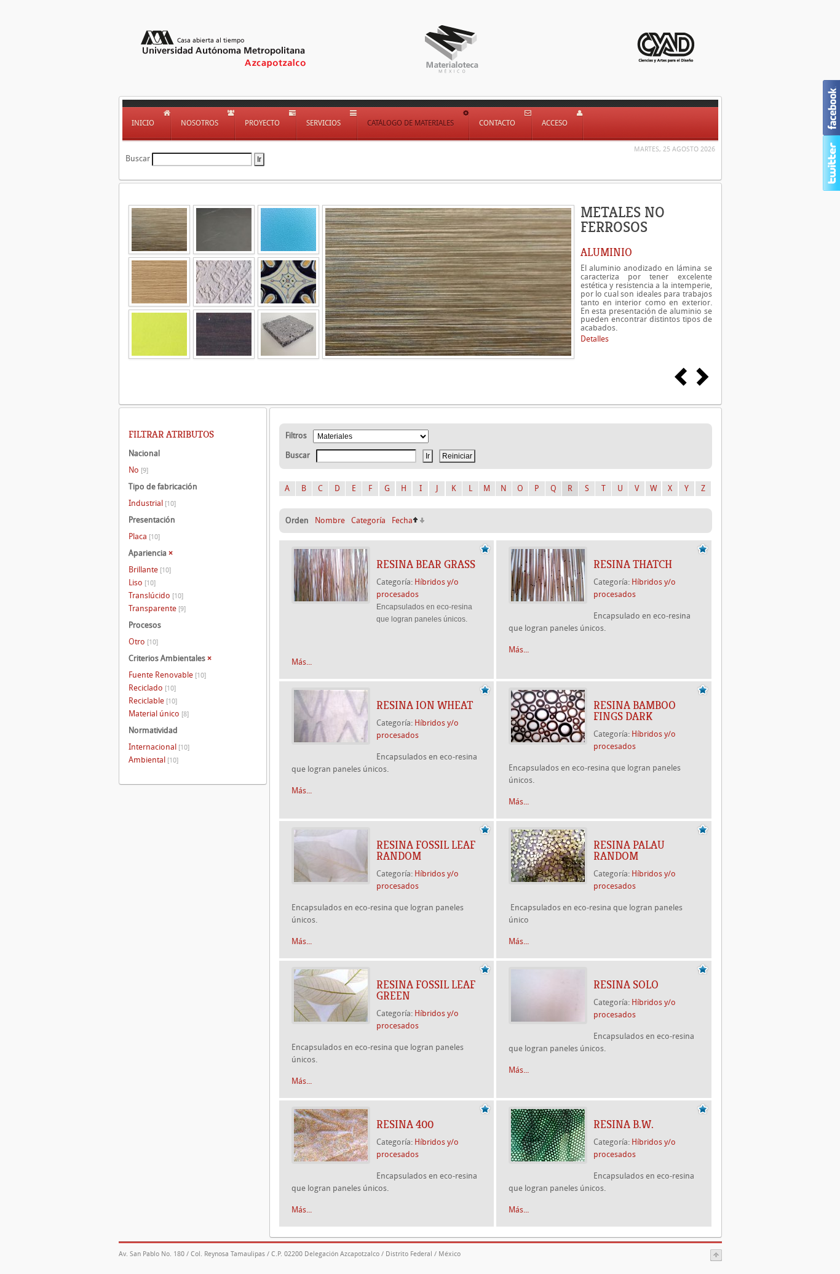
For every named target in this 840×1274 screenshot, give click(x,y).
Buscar (137, 158)
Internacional (159, 746)
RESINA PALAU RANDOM (629, 850)
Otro (143, 641)
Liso (142, 582)
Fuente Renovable (167, 674)
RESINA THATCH (632, 564)
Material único (159, 713)
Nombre (330, 520)
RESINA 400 (405, 1124)
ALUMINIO (606, 252)
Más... (301, 662)
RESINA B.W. (623, 1124)
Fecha (402, 520)
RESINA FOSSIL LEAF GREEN (425, 990)
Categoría (368, 520)
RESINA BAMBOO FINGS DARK (634, 711)
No (138, 470)
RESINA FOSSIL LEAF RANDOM (425, 850)
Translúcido (156, 595)
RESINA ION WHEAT (424, 705)
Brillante (150, 569)
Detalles (594, 338)
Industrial (152, 503)
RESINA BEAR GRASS (425, 564)
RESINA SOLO (626, 985)
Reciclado (152, 687)
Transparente (157, 608)
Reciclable (153, 700)
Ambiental (153, 759)
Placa (144, 536)
